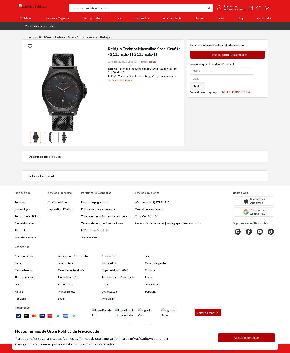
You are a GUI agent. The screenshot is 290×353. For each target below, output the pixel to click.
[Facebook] (249, 231)
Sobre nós (21, 202)
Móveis (19, 291)
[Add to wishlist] (30, 46)
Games (19, 284)
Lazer (105, 284)
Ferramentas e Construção (118, 277)
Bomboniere (65, 263)
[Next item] (97, 137)
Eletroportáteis (92, 18)
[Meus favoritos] (258, 8)
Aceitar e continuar (246, 337)
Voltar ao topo (205, 312)
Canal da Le (264, 18)
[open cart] (266, 8)
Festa (148, 277)
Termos (84, 338)
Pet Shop (20, 298)
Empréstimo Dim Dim (60, 209)
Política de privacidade (130, 338)
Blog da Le (21, 230)
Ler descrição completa (120, 79)
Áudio (199, 18)
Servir (220, 18)
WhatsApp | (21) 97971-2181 (153, 202)
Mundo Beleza (66, 291)
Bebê (18, 263)
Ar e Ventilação (172, 18)
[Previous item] (26, 137)
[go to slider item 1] (49, 137)
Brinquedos (142, 18)
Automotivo (109, 256)
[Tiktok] (271, 231)
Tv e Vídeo (108, 298)
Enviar (198, 86)
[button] (37, 26)
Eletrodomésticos (69, 277)
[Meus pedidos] (251, 8)
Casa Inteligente (155, 263)
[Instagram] (237, 231)
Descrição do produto (44, 156)
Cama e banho (23, 270)
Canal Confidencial (146, 216)
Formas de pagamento (94, 202)
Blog (240, 18)
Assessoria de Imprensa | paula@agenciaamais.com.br (168, 223)
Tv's (118, 18)
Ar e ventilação (24, 256)
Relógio (105, 37)
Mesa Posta (152, 284)
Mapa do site (89, 237)
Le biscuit (34, 37)
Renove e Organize (57, 18)
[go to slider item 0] (35, 137)
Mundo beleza (54, 37)
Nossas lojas (22, 209)
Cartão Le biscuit (58, 202)
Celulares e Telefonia (71, 270)
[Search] (209, 8)
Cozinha (150, 270)
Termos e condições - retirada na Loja (104, 216)
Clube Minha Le (24, 223)
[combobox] (137, 8)
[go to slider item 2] (63, 137)
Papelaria (150, 291)
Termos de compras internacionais (102, 223)
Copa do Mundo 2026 (115, 270)
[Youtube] (260, 231)
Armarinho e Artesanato (73, 256)
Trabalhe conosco (25, 237)
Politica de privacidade (95, 230)
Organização (109, 291)
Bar (147, 256)
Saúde (62, 298)
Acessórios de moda (82, 37)
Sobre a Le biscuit (41, 176)
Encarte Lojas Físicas (27, 216)
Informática (65, 284)
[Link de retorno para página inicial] (42, 8)
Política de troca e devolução (98, 209)
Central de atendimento (149, 209)
